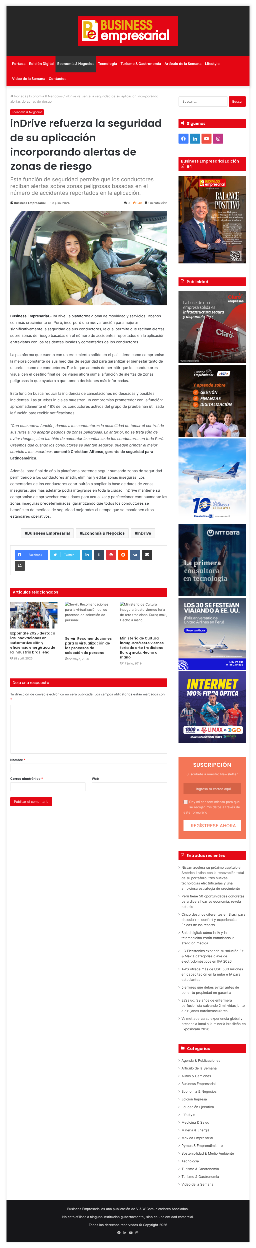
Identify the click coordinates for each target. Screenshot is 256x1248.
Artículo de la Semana (183, 63)
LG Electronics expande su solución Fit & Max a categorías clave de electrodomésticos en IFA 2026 (213, 956)
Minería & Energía (196, 1130)
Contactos (57, 78)
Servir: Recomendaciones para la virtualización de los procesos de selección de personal (88, 645)
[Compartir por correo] (147, 555)
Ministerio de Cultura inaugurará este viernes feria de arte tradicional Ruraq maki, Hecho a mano (142, 648)
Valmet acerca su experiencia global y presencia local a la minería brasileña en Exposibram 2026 (214, 1024)
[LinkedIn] (87, 555)
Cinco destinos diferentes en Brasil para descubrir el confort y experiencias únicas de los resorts (214, 919)
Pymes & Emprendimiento (202, 1146)
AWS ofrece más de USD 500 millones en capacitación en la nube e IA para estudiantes (212, 974)
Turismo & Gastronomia (200, 1177)
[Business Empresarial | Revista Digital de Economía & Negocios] (128, 31)
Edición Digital (41, 63)
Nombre (18, 760)
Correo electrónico (26, 779)
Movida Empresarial (197, 1138)
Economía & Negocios (75, 63)
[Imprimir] (20, 566)
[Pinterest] (111, 555)
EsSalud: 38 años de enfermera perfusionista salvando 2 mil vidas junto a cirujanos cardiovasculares (213, 1005)
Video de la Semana (28, 78)
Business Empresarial (30, 203)
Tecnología (107, 63)
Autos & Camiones (196, 1076)
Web (95, 779)
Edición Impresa (194, 1099)
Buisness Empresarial (48, 533)
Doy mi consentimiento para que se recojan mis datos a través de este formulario (212, 807)
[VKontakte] (135, 555)
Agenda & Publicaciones (201, 1060)
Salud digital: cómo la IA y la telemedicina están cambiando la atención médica (208, 938)
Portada (19, 63)
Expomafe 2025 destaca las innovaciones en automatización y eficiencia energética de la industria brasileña (32, 643)
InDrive (144, 533)
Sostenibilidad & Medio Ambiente (208, 1153)
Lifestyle (212, 63)
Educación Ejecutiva (198, 1107)
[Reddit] (123, 555)
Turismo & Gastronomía (140, 63)
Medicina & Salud (195, 1122)
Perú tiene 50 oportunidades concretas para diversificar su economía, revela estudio (213, 901)
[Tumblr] (99, 555)
